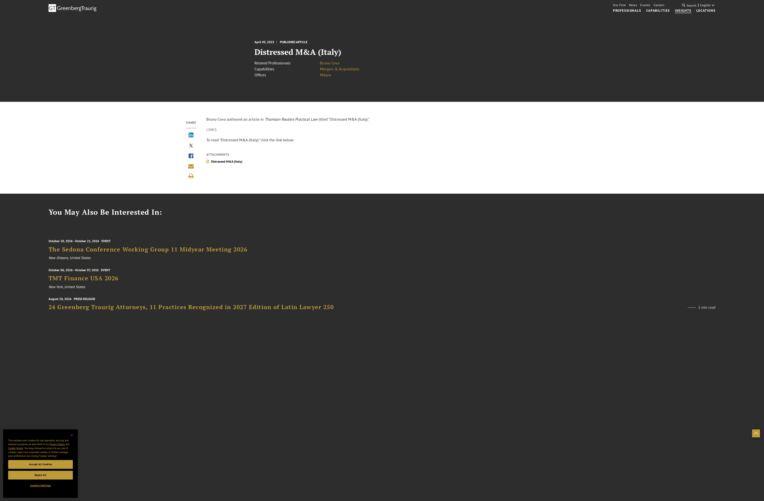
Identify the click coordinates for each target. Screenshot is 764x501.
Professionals (627, 11)
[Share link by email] (191, 166)
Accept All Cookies (40, 464)
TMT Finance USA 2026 (84, 278)
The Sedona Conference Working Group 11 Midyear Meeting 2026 (148, 249)
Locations (705, 11)
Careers (659, 5)
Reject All (41, 475)
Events (645, 5)
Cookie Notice (15, 448)
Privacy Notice (57, 444)
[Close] (71, 435)
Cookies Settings (40, 485)
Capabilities (658, 11)
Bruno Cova (329, 63)
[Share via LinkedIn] (191, 135)
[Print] (191, 176)
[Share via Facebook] (191, 156)
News (633, 5)
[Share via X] (191, 146)
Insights (683, 11)
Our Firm (619, 5)
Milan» (325, 75)
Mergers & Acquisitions (339, 69)
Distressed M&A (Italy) (226, 161)
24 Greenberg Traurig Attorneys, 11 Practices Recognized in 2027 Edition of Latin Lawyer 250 (191, 307)
